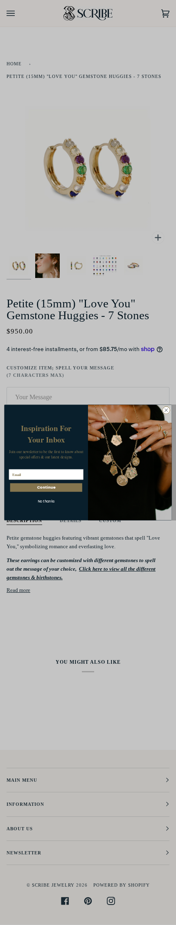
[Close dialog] (166, 410)
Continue (46, 487)
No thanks (46, 501)
